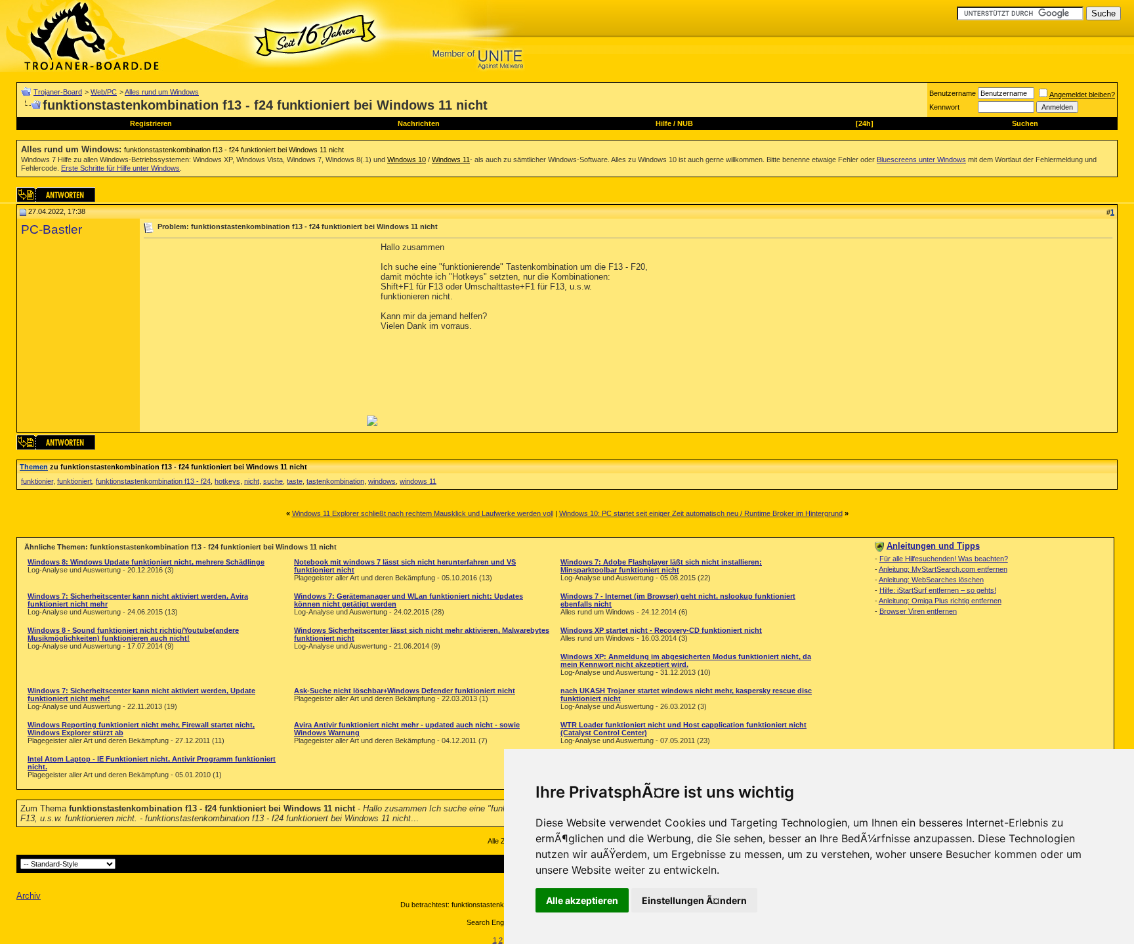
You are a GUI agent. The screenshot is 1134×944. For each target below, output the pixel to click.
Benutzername (952, 93)
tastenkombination (335, 481)
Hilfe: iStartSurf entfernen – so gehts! (937, 590)
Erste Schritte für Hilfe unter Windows (120, 168)
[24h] (864, 123)
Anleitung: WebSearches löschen (931, 580)
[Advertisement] (254, 334)
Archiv (28, 896)
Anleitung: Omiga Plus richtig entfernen (940, 601)
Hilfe (663, 123)
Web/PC (104, 92)
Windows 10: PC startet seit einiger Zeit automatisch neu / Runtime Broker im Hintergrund (701, 513)
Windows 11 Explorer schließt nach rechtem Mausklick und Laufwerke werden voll (422, 513)
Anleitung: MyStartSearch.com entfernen (943, 569)
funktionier (37, 481)
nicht (251, 481)
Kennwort (944, 107)
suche (273, 481)
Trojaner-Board (57, 92)
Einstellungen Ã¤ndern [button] (694, 900)
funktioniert (74, 481)
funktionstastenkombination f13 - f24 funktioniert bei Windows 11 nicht (234, 150)
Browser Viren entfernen (918, 611)
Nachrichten (419, 123)
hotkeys (227, 481)
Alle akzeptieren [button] (582, 900)
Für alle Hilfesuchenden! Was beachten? (943, 559)
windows (382, 481)
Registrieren (151, 123)
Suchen (1025, 123)
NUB (685, 123)
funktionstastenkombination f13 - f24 (153, 481)
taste (295, 481)
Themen (34, 467)
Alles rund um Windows (162, 92)
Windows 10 (406, 159)
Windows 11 (451, 159)
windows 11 (418, 481)
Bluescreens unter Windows (921, 159)
